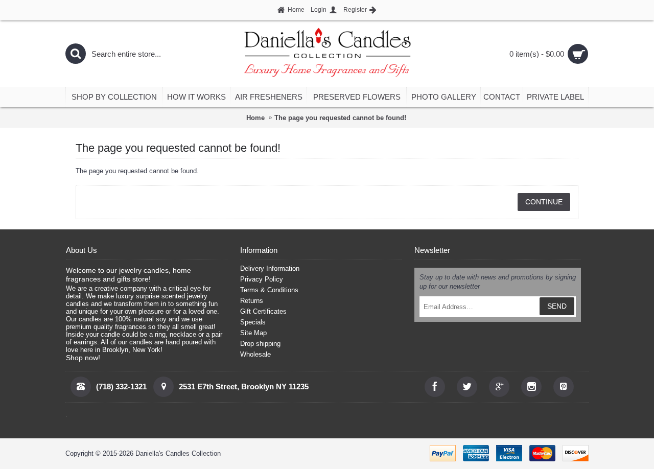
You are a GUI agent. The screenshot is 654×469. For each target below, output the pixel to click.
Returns (251, 300)
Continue (544, 202)
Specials (253, 322)
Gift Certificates (263, 311)
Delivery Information (269, 268)
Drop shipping (260, 343)
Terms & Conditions (269, 290)
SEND (557, 306)
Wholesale (255, 354)
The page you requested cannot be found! (340, 118)
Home (255, 118)
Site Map (253, 333)
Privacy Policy (261, 279)
